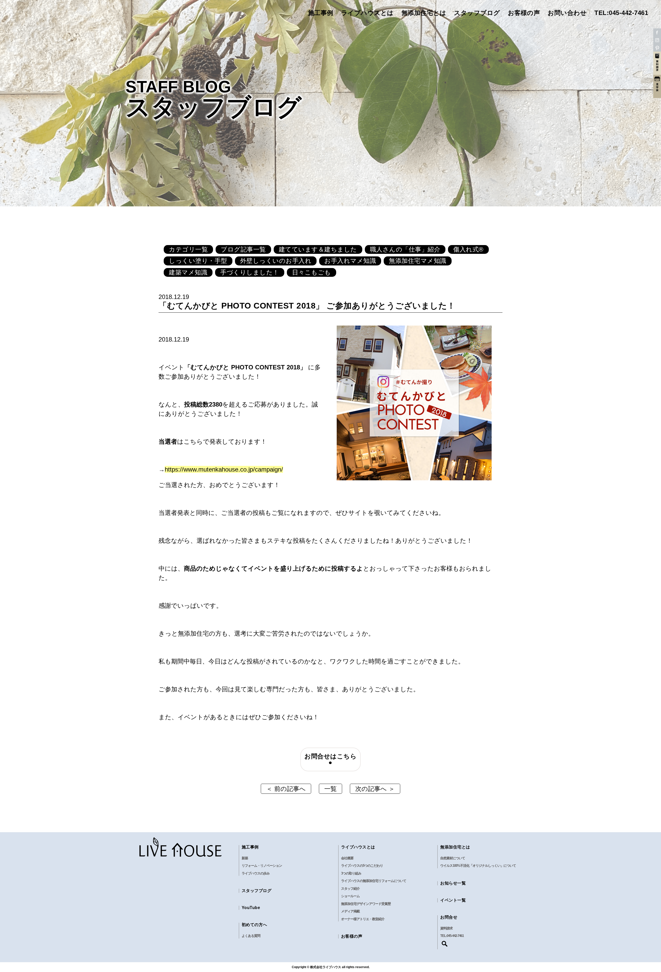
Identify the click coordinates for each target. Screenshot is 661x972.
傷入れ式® (468, 249)
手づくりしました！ (249, 272)
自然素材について (452, 858)
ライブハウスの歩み (256, 873)
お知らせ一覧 (453, 883)
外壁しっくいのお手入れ (276, 260)
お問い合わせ (567, 13)
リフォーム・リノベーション (262, 866)
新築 (245, 858)
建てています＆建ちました (318, 249)
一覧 (330, 788)
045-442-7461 (455, 936)
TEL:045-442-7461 (621, 13)
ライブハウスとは (367, 13)
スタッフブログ (477, 13)
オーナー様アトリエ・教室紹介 (362, 919)
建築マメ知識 (188, 272)
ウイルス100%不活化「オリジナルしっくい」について (478, 866)
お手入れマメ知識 (350, 260)
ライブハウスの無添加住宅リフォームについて (373, 881)
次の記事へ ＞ (375, 788)
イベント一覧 (453, 900)
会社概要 (347, 858)
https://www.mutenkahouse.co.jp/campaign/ (224, 469)
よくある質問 (251, 936)
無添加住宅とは (424, 13)
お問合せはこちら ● (332, 759)
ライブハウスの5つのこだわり (362, 866)
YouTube (251, 907)
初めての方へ (254, 924)
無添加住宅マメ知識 (417, 260)
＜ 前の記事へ (286, 788)
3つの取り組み (351, 873)
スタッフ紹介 (350, 888)
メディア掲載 (350, 911)
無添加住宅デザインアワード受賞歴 (366, 904)
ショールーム (350, 896)
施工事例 (320, 13)
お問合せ (448, 917)
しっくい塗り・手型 (198, 260)
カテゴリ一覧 (188, 249)
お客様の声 (524, 13)
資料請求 (446, 928)
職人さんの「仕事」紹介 (405, 249)
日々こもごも (311, 272)
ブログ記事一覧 (243, 249)
